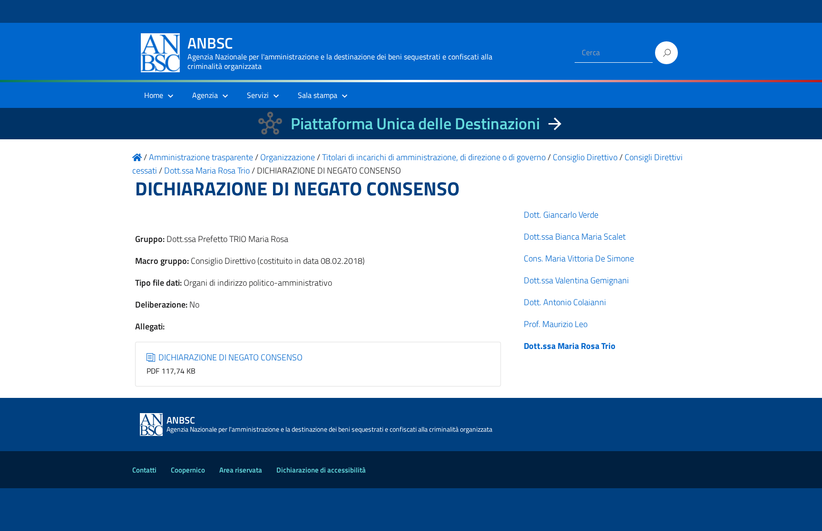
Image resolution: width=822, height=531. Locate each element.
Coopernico (188, 469)
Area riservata (240, 469)
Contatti (144, 469)
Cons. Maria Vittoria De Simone (579, 258)
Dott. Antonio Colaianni (565, 302)
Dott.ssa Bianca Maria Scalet (575, 236)
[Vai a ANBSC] (137, 157)
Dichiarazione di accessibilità (321, 469)
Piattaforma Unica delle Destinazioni (415, 123)
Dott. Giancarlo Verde (561, 214)
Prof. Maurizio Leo (555, 324)
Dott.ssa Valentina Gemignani (576, 280)
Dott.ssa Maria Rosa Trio (570, 345)
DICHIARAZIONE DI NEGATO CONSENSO (230, 357)
